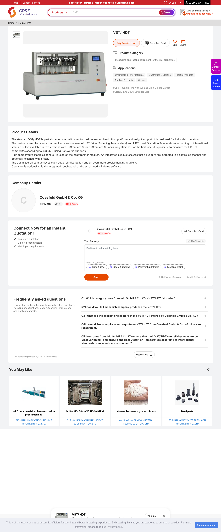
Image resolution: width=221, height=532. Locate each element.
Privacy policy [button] (115, 527)
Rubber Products (124, 80)
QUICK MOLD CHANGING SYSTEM (85, 411)
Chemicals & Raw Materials (129, 74)
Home (15, 2)
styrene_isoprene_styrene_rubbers (136, 411)
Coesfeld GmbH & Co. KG (61, 197)
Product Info (24, 22)
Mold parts (187, 411)
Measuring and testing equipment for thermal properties (145, 59)
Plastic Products (184, 74)
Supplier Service (31, 2)
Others (141, 80)
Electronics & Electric (160, 74)
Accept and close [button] (206, 525)
